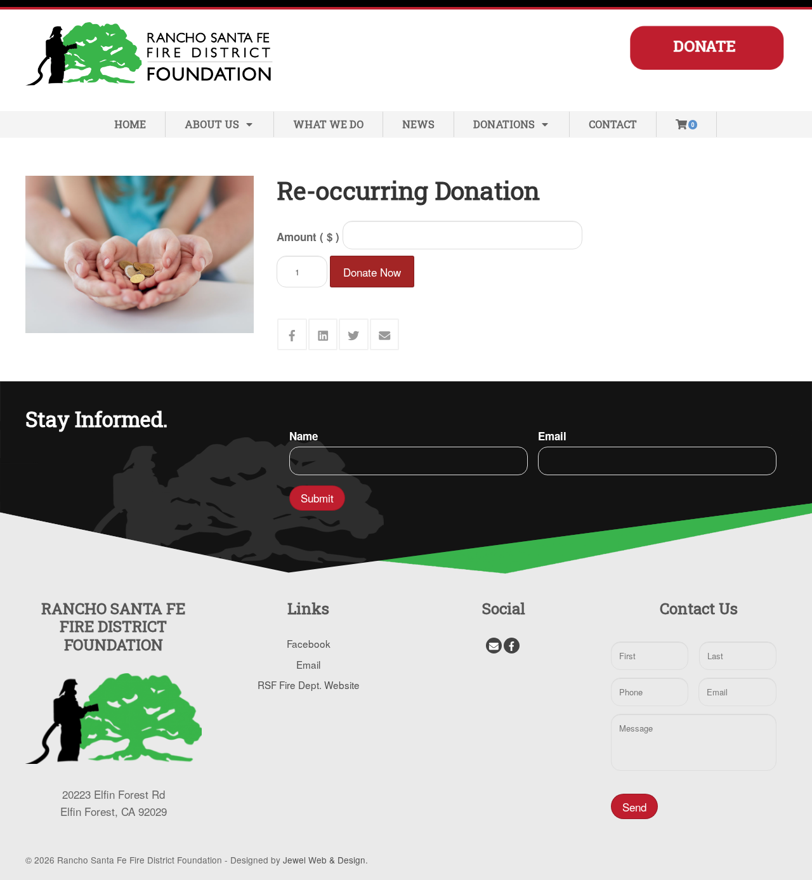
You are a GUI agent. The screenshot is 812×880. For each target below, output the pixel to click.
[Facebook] (512, 645)
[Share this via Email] (385, 334)
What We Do (328, 124)
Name (303, 436)
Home (130, 124)
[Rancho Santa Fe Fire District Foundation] (152, 52)
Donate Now (372, 272)
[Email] (494, 645)
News (418, 124)
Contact (613, 124)
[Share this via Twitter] (354, 334)
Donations (504, 124)
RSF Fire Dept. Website (309, 685)
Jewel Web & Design (324, 859)
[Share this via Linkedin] (323, 334)
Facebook (309, 643)
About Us (212, 124)
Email (552, 436)
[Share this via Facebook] (292, 334)
